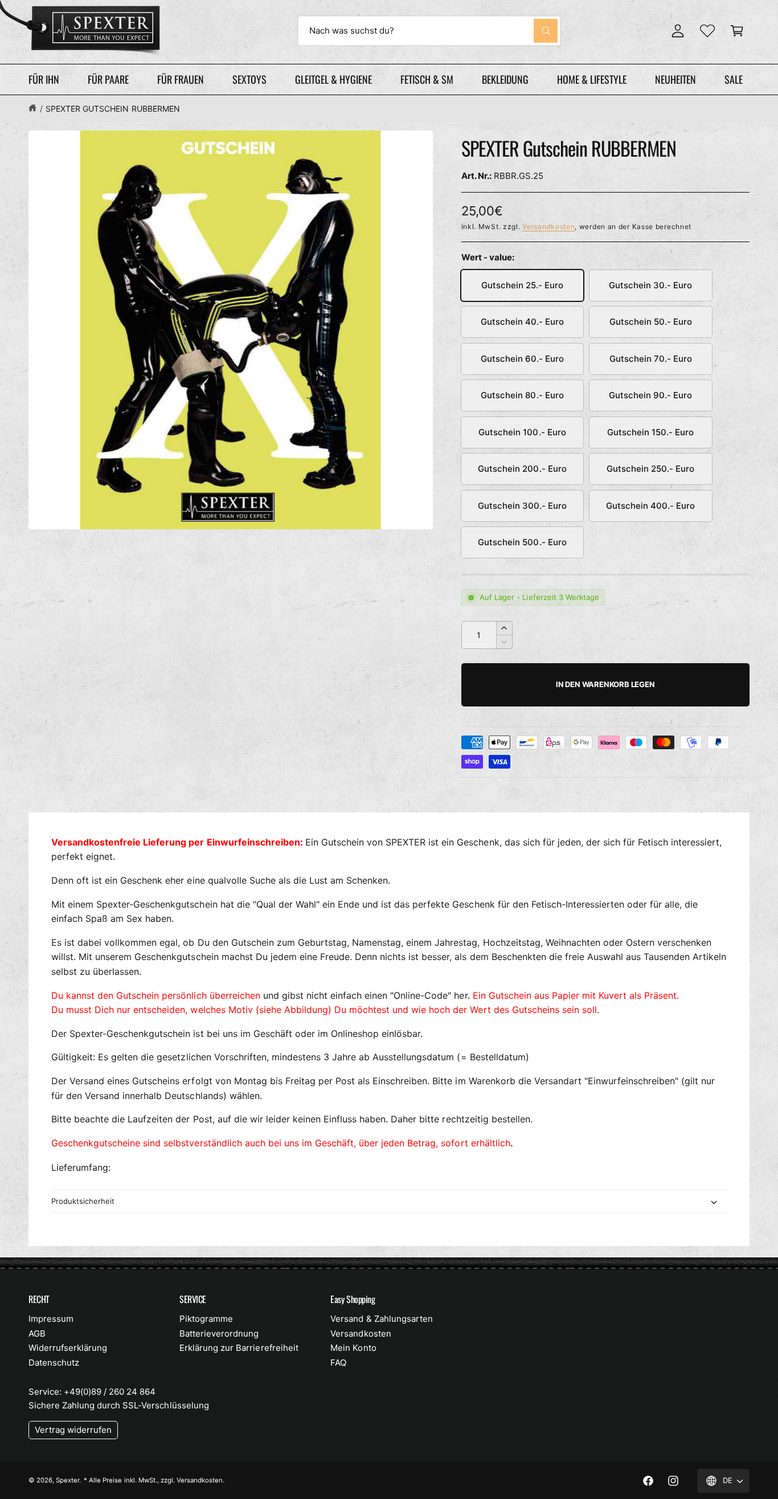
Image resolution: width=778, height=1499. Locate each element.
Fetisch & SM (426, 79)
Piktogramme (206, 1318)
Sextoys (249, 79)
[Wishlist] (707, 31)
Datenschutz (53, 1362)
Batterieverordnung (219, 1333)
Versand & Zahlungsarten (381, 1318)
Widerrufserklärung (67, 1347)
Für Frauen (180, 79)
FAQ (338, 1362)
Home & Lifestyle (592, 79)
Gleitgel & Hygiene (333, 79)
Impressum (50, 1318)
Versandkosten (548, 226)
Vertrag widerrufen (73, 1429)
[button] (737, 31)
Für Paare (108, 79)
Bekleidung (505, 79)
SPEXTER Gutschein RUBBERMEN (112, 108)
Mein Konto (353, 1347)
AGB (37, 1333)
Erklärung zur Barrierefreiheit (238, 1347)
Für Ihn (43, 79)
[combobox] (429, 31)
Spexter (67, 1480)
